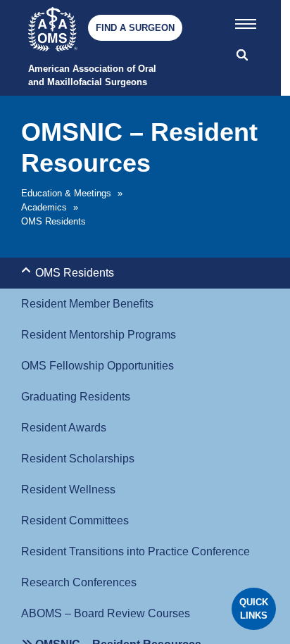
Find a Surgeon (135, 28)
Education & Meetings (66, 193)
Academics (44, 207)
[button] (246, 21)
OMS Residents (53, 221)
